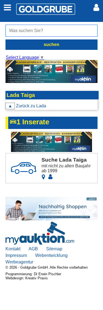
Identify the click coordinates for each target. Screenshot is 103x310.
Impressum (16, 255)
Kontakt (12, 248)
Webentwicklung (51, 255)
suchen (51, 44)
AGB (33, 248)
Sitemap (54, 248)
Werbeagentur (19, 262)
